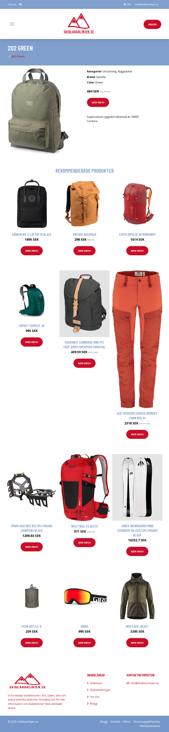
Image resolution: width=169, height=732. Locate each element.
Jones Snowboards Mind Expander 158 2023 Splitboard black (137, 530)
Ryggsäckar (125, 71)
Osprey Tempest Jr (31, 326)
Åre (129, 4)
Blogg (93, 703)
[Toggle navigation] (12, 24)
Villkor (127, 721)
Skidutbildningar (100, 690)
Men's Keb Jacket (137, 626)
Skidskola (96, 683)
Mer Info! (98, 102)
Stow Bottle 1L (31, 626)
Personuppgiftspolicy (146, 721)
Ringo (84, 626)
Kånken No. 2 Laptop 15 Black (31, 234)
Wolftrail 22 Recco (84, 526)
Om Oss (95, 697)
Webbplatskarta (150, 726)
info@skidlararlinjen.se (147, 4)
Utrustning (110, 71)
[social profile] (20, 4)
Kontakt (115, 721)
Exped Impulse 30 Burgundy (137, 234)
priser (152, 24)
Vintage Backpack (84, 234)
